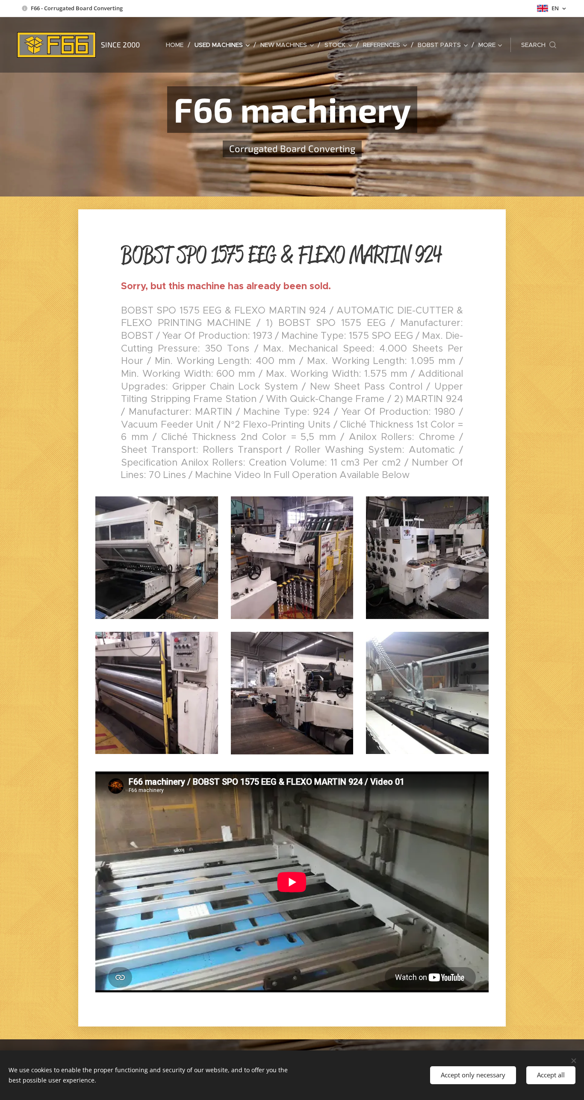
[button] (538, 45)
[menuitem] (177, 45)
